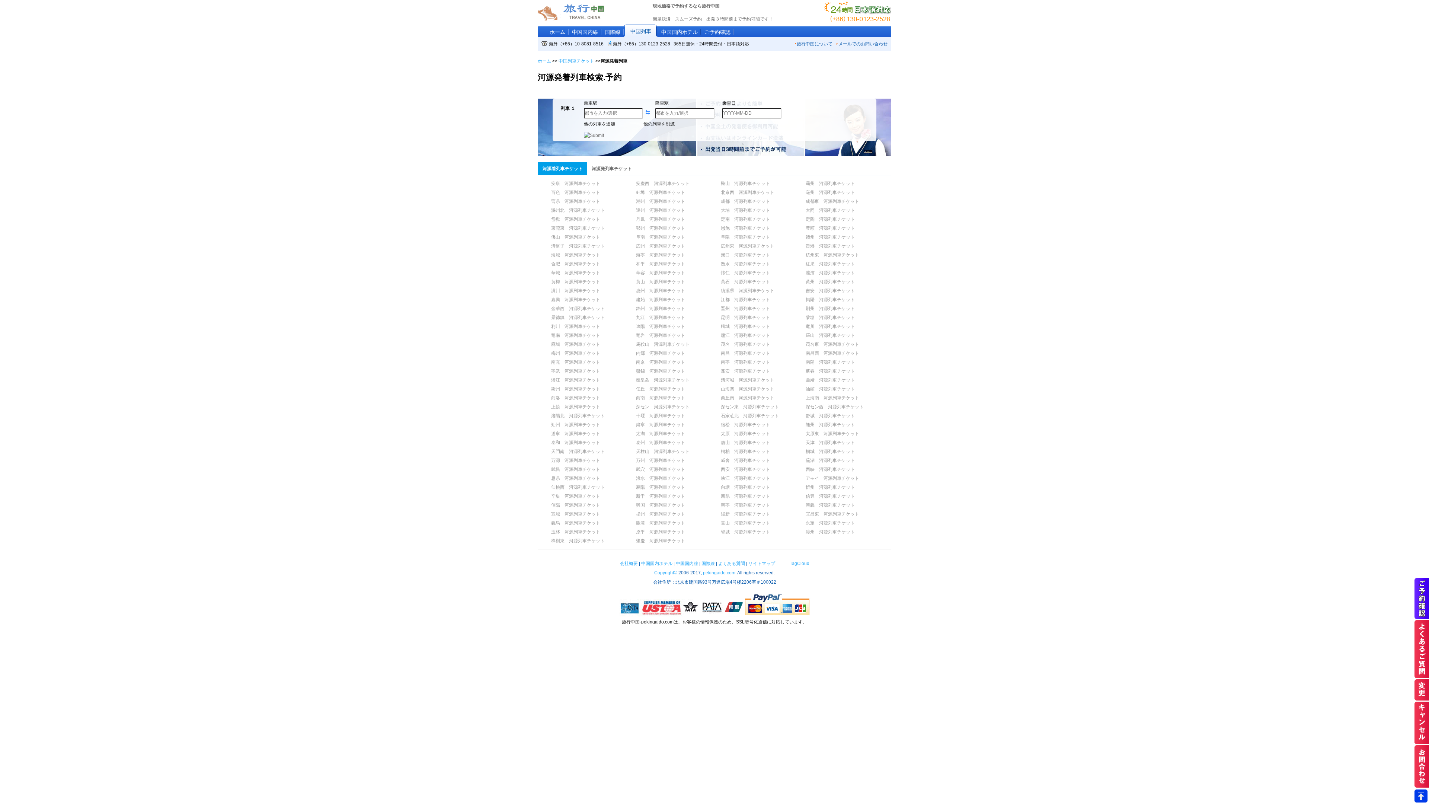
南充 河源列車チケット (575, 362)
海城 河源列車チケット (575, 255)
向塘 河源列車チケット (745, 487)
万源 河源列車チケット (575, 460)
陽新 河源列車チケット (745, 514)
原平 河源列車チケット (660, 532)
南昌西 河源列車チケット (832, 353)
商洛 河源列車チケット (575, 398)
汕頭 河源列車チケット (830, 389)
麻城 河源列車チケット (575, 344)
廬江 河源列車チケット (745, 335)
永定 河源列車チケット (830, 523)
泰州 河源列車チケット (660, 442)
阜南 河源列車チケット (660, 237)
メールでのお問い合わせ (863, 44)
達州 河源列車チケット (660, 210)
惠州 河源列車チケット (660, 290)
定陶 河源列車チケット (830, 219)
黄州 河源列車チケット (830, 281)
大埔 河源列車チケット (745, 210)
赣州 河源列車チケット (830, 237)
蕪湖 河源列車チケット (830, 460)
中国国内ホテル (679, 32)
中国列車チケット (576, 61)
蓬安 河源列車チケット (745, 371)
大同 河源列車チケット (830, 210)
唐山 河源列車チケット (745, 442)
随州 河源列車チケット (830, 424)
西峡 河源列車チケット (830, 469)
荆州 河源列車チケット (830, 308)
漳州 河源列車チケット (830, 532)
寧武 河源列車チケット (575, 371)
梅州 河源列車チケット (575, 353)
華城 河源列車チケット (575, 272)
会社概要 (629, 563)
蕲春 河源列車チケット (830, 371)
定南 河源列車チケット (745, 219)
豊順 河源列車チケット (830, 228)
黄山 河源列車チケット (660, 281)
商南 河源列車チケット (660, 398)
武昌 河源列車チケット (575, 469)
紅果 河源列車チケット (830, 264)
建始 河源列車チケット (660, 299)
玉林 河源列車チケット (575, 532)
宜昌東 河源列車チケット (832, 514)
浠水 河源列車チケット (660, 478)
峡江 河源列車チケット (745, 478)
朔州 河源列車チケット (575, 424)
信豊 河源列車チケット (830, 496)
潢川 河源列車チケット (575, 290)
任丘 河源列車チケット (660, 389)
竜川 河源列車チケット (830, 326)
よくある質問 (731, 563)
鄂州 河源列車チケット (660, 228)
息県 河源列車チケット (575, 478)
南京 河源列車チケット (660, 362)
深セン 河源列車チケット (663, 406)
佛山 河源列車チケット (575, 237)
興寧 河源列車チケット (745, 505)
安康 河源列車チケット (575, 183)
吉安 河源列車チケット (830, 290)
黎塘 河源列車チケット (830, 317)
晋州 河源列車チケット (745, 308)
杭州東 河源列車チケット (832, 255)
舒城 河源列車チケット (830, 415)
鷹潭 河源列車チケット (660, 523)
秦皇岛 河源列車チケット (663, 380)
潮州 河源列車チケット (660, 201)
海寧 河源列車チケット (660, 255)
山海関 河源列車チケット (747, 389)
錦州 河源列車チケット (660, 308)
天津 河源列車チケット (830, 442)
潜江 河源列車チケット (575, 380)
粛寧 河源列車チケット (660, 424)
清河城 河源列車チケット (747, 380)
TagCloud (799, 563)
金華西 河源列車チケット (578, 308)
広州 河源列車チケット (660, 246)
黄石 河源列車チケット (745, 281)
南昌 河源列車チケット (745, 353)
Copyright (665, 572)
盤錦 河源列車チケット (660, 371)
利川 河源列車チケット (575, 326)
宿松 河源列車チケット (745, 424)
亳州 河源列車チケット (830, 192)
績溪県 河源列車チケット (747, 290)
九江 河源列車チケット (660, 317)
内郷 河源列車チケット (660, 353)
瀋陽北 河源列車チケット (578, 415)
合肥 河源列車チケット (575, 264)
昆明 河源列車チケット (745, 317)
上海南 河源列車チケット (832, 398)
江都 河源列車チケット (745, 299)
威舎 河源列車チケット (745, 460)
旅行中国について (814, 44)
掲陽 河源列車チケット (830, 299)
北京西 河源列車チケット (747, 192)
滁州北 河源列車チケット (578, 210)
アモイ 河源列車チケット (832, 478)
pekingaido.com (719, 572)
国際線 (612, 32)
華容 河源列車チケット (660, 272)
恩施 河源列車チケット (745, 228)
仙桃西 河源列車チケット (578, 487)
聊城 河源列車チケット (745, 326)
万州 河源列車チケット (660, 460)
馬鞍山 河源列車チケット (663, 344)
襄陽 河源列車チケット (660, 487)
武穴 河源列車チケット (660, 469)
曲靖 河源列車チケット (830, 380)
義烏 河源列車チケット (575, 523)
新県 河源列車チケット (745, 496)
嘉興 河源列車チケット (575, 299)
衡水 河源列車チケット (745, 264)
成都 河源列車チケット (745, 201)
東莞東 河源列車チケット (578, 228)
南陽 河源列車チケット (830, 362)
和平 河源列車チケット (660, 264)
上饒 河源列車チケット (575, 406)
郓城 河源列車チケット (745, 532)
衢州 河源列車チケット (575, 389)
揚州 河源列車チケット (660, 514)
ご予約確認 (717, 32)
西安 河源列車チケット (745, 469)
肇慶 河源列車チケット (660, 540)
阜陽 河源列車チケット (745, 237)
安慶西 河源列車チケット (663, 183)
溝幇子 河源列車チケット (578, 246)
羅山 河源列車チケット (830, 335)
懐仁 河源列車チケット (745, 272)
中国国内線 (585, 32)
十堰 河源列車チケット (660, 415)
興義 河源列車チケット (830, 505)
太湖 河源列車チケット (660, 433)
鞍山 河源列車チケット (745, 183)
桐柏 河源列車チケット (745, 451)
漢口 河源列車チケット (745, 255)
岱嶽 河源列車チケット (575, 219)
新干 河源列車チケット (660, 496)
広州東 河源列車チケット (747, 246)
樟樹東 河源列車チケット (578, 540)
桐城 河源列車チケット (830, 451)
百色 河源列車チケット (575, 192)
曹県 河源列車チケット (575, 201)
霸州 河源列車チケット (830, 183)
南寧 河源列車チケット (745, 362)
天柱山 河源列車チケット (663, 451)
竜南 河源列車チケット (575, 335)
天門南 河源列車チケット (578, 451)
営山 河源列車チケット (745, 523)
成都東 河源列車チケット (832, 201)
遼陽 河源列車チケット (660, 326)
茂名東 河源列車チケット (832, 344)
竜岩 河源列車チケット (660, 335)
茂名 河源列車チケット (745, 344)
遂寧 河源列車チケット (575, 433)
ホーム (557, 32)
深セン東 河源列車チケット (750, 406)
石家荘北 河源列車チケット (750, 415)
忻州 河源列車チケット (830, 487)
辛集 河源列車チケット (575, 496)
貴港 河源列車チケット (830, 246)
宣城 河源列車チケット (575, 514)
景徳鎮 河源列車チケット (578, 317)
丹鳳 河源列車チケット (660, 219)
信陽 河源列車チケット (575, 505)
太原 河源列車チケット (745, 433)
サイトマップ (761, 563)
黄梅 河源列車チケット (575, 281)
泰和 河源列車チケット (575, 442)
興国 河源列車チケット (660, 505)
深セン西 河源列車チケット (835, 406)
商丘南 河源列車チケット (747, 398)
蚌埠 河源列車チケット (660, 192)
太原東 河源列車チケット (832, 433)
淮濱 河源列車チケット (830, 272)
